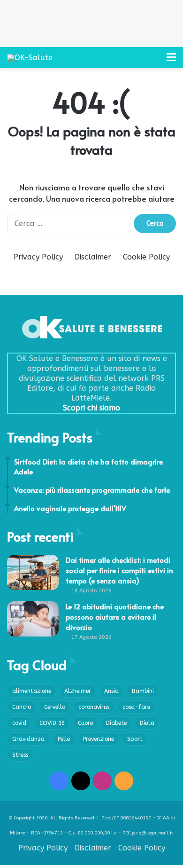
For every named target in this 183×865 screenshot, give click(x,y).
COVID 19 (52, 723)
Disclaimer (93, 256)
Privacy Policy (38, 256)
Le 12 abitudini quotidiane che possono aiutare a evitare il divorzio (115, 616)
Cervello (54, 707)
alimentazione (31, 691)
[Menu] (171, 60)
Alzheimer (77, 691)
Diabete (116, 723)
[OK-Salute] (30, 58)
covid (19, 723)
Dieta (147, 723)
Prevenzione (98, 739)
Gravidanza (28, 739)
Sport (135, 739)
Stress (20, 755)
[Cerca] (155, 60)
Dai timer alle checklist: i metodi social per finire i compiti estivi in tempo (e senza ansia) (119, 570)
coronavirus (93, 707)
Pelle (64, 739)
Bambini (143, 691)
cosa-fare (136, 707)
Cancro (21, 707)
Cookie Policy (146, 256)
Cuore (85, 723)
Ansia (111, 691)
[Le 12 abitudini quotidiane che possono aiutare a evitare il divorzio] (33, 619)
